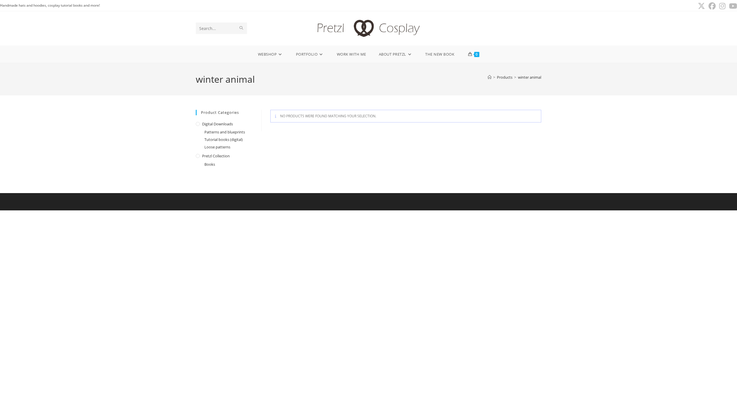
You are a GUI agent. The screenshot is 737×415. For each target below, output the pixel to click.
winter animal (529, 77)
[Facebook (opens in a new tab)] (712, 6)
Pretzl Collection (216, 156)
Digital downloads (217, 124)
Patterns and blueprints (224, 132)
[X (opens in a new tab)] (701, 6)
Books (209, 164)
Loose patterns (217, 147)
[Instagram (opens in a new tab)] (722, 6)
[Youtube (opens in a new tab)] (732, 6)
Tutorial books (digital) (223, 139)
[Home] (489, 77)
